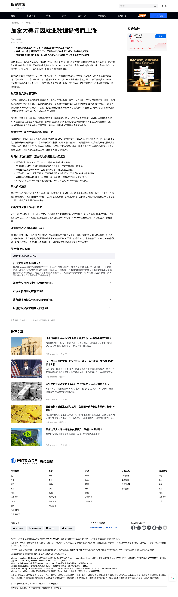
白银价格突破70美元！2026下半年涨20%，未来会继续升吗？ (78, 383)
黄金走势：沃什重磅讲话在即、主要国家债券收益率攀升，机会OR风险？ (80, 408)
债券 (12, 506)
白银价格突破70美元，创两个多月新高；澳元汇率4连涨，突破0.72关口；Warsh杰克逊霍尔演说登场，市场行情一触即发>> (80, 344)
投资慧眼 (15, 23)
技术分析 (52, 501)
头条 (64, 15)
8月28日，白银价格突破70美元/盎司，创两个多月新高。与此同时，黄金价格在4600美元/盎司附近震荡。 (79, 390)
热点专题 (89, 501)
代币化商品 (15, 514)
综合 (87, 480)
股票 (12, 488)
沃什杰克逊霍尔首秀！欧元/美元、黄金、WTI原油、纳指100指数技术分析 (79, 362)
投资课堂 (125, 489)
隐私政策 (23, 588)
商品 (12, 484)
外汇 (40, 23)
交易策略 (125, 480)
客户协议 (57, 588)
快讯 (48, 15)
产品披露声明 (34, 588)
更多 (160, 501)
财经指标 (52, 506)
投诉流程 (14, 588)
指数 (12, 493)
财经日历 (125, 475)
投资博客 (102, 15)
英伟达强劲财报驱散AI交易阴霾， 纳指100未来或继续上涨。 (74, 434)
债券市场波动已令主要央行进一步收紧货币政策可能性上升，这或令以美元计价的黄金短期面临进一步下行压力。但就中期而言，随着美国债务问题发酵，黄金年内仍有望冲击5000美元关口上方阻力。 (80, 416)
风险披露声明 (46, 588)
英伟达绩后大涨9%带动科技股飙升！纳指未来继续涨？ (74, 429)
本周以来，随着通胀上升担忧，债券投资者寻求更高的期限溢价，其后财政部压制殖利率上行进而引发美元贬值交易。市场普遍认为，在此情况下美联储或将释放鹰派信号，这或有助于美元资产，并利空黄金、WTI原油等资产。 (80, 371)
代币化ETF (15, 510)
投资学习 (122, 15)
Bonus (142, 15)
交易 (160, 36)
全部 (51, 475)
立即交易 (158, 15)
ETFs (13, 501)
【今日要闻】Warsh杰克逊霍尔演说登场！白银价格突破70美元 (79, 338)
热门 (12, 475)
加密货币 (14, 497)
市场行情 (31, 15)
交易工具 (82, 15)
